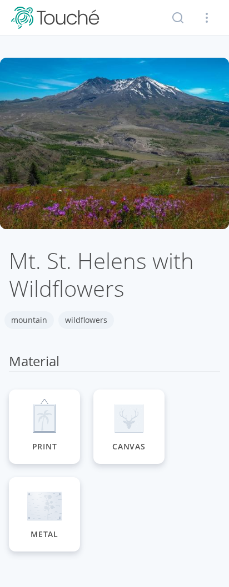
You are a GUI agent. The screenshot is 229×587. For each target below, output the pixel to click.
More (206, 17)
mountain (29, 320)
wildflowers (86, 320)
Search (178, 17)
